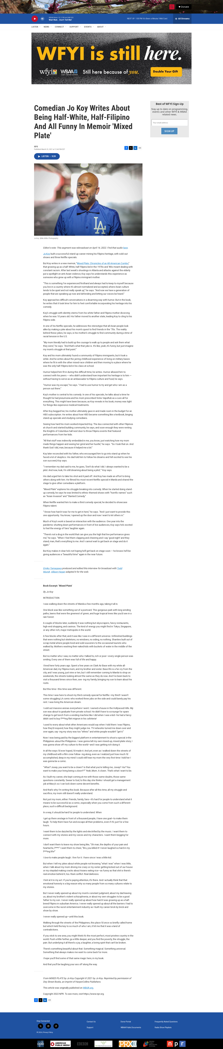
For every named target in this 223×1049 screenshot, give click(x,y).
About (100, 27)
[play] (35, 18)
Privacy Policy (48, 1032)
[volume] (42, 19)
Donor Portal (126, 1022)
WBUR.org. (88, 987)
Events (88, 27)
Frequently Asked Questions (166, 1022)
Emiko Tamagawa (52, 568)
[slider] (46, 18)
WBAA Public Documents (131, 1027)
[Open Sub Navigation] (40, 27)
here (125, 247)
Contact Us (91, 1022)
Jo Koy (46, 253)
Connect (59, 27)
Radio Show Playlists (163, 1027)
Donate (185, 6)
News (46, 27)
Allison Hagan (58, 571)
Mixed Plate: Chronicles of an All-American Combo (102, 263)
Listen (34, 27)
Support (74, 27)
